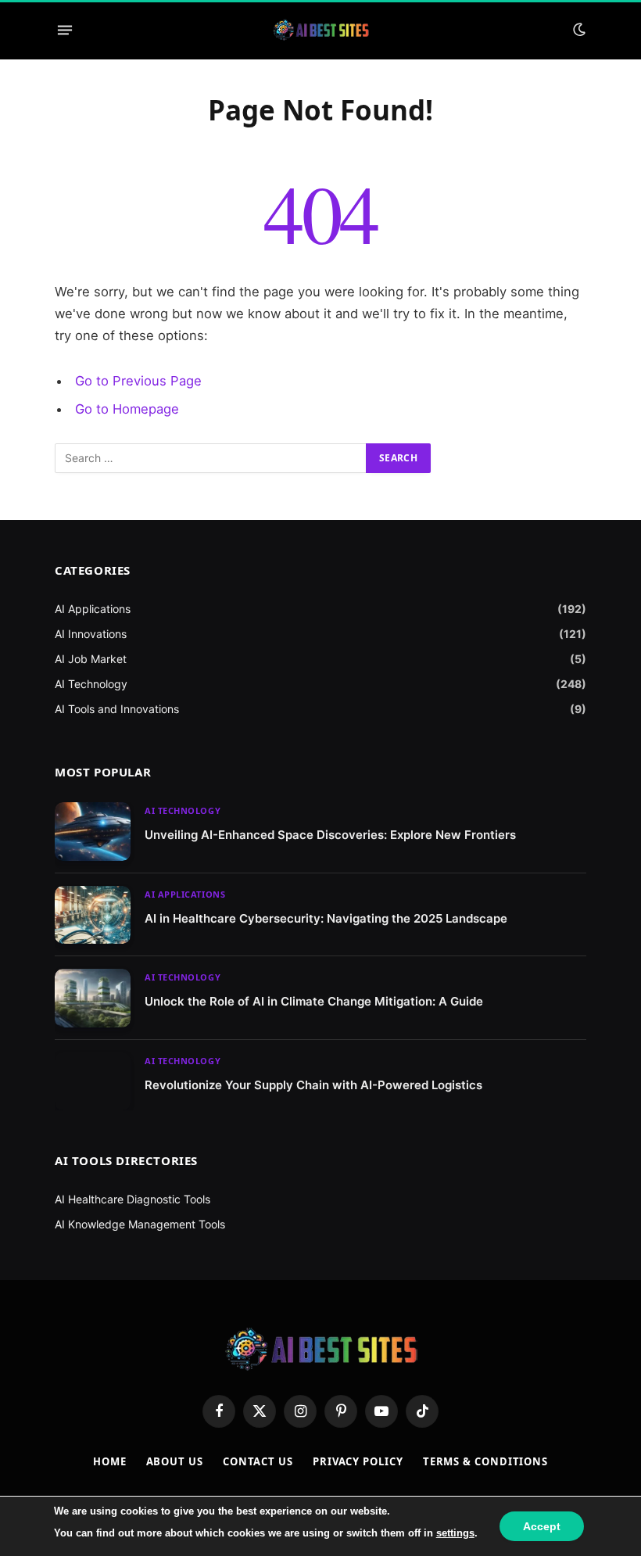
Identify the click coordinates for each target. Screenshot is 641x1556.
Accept (541, 1526)
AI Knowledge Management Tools (140, 1224)
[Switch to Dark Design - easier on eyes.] (577, 30)
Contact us (258, 1461)
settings (455, 1533)
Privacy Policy (358, 1461)
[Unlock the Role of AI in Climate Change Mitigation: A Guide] (93, 998)
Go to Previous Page (138, 381)
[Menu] (65, 29)
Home (110, 1461)
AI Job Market (91, 658)
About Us (174, 1461)
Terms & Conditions (485, 1461)
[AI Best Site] (320, 29)
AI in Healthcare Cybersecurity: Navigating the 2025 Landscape (326, 918)
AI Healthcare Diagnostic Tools (132, 1199)
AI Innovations (91, 633)
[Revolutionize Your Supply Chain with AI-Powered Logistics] (93, 1081)
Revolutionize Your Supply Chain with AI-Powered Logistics (313, 1084)
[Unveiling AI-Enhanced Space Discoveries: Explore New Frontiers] (93, 831)
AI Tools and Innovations (117, 708)
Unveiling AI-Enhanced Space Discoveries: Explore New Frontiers (330, 834)
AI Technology (91, 683)
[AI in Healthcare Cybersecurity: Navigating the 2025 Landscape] (93, 915)
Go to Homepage (127, 409)
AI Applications (93, 608)
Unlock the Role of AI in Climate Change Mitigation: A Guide (314, 1001)
